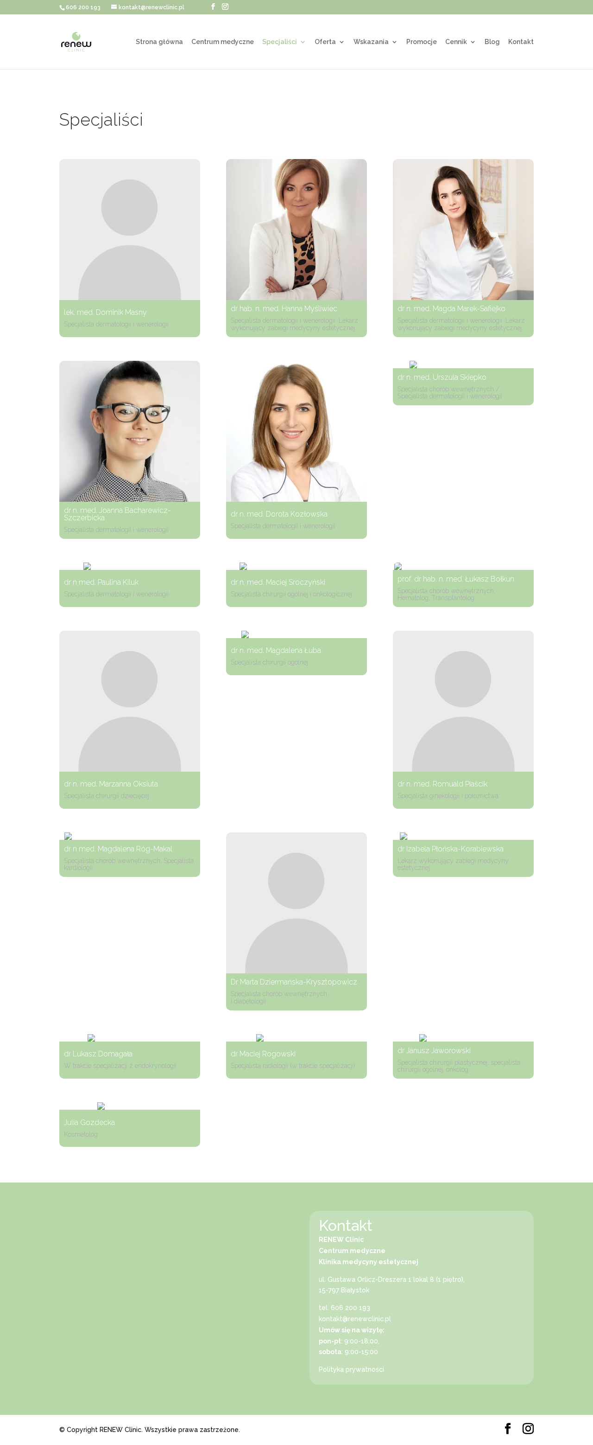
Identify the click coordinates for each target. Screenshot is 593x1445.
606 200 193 (83, 7)
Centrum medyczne (222, 41)
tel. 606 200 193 (344, 1307)
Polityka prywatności (351, 1369)
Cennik (456, 41)
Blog (492, 41)
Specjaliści (279, 41)
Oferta (325, 41)
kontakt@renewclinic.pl (355, 1319)
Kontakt (521, 41)
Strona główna (159, 41)
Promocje (421, 41)
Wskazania (371, 41)
